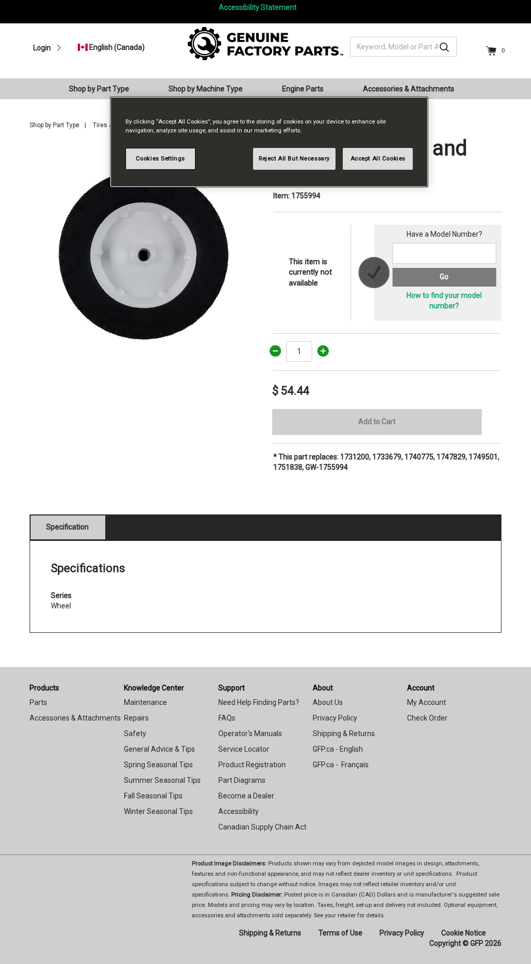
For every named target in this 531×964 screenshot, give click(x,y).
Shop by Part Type (54, 125)
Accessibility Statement (258, 7)
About (323, 688)
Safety (135, 733)
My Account (426, 702)
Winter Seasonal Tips (158, 811)
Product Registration (252, 765)
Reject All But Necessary (294, 158)
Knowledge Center (154, 688)
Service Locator (243, 749)
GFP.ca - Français (341, 765)
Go (444, 277)
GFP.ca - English (338, 749)
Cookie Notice (463, 933)
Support (231, 688)
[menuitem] (103, 88)
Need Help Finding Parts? (258, 702)
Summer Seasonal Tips (162, 780)
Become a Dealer (246, 796)
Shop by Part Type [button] (99, 89)
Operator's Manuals (250, 733)
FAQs (226, 718)
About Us (328, 702)
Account (421, 688)
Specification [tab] (67, 527)
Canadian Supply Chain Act (262, 827)
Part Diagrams (242, 780)
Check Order (427, 718)
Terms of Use (340, 933)
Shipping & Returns (344, 733)
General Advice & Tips (159, 749)
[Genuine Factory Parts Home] (265, 43)
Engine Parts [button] (303, 89)
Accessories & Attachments (75, 718)
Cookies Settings (160, 158)
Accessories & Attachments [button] (408, 89)
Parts (38, 702)
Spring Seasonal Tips (158, 765)
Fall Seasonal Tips (153, 796)
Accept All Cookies (378, 158)
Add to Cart (377, 421)
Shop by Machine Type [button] (206, 89)
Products (44, 688)
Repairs (136, 718)
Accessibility (238, 811)
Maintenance (145, 702)
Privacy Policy (335, 718)
